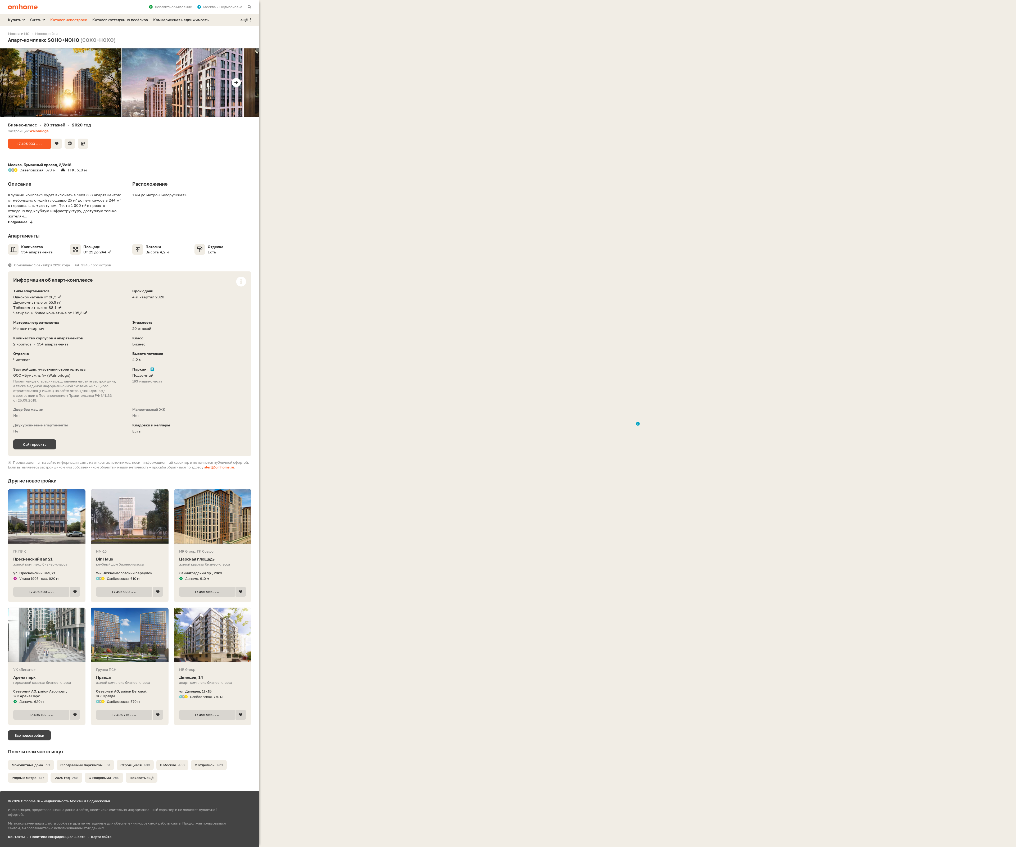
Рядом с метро (28, 778)
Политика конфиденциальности (57, 837)
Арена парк (24, 677)
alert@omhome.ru (219, 467)
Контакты (16, 837)
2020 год (66, 778)
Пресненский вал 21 (33, 559)
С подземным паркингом (85, 765)
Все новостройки (29, 735)
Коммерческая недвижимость (181, 19)
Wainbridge (39, 131)
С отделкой (209, 765)
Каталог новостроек (68, 19)
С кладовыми (104, 778)
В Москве (172, 765)
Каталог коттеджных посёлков (120, 19)
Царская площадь (197, 559)
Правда (103, 677)
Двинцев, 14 (191, 677)
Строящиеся (135, 765)
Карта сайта (101, 837)
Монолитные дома (31, 765)
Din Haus (104, 559)
